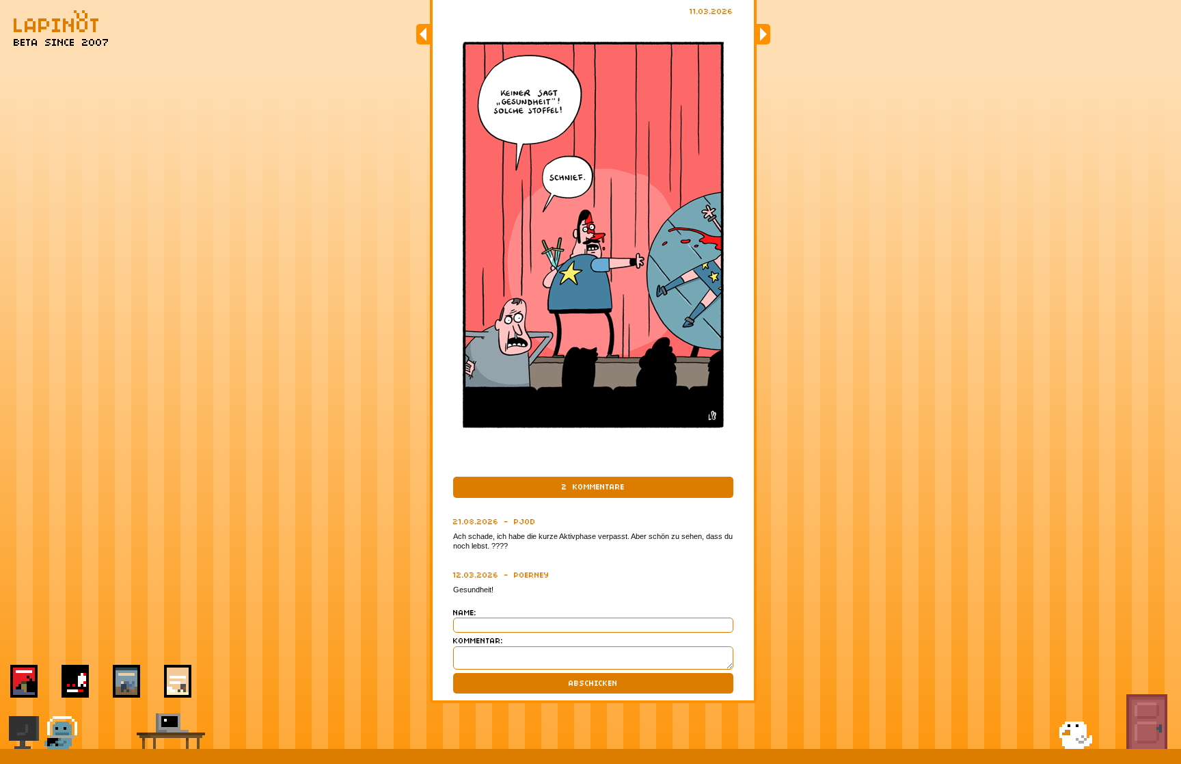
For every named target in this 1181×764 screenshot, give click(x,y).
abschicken (593, 683)
